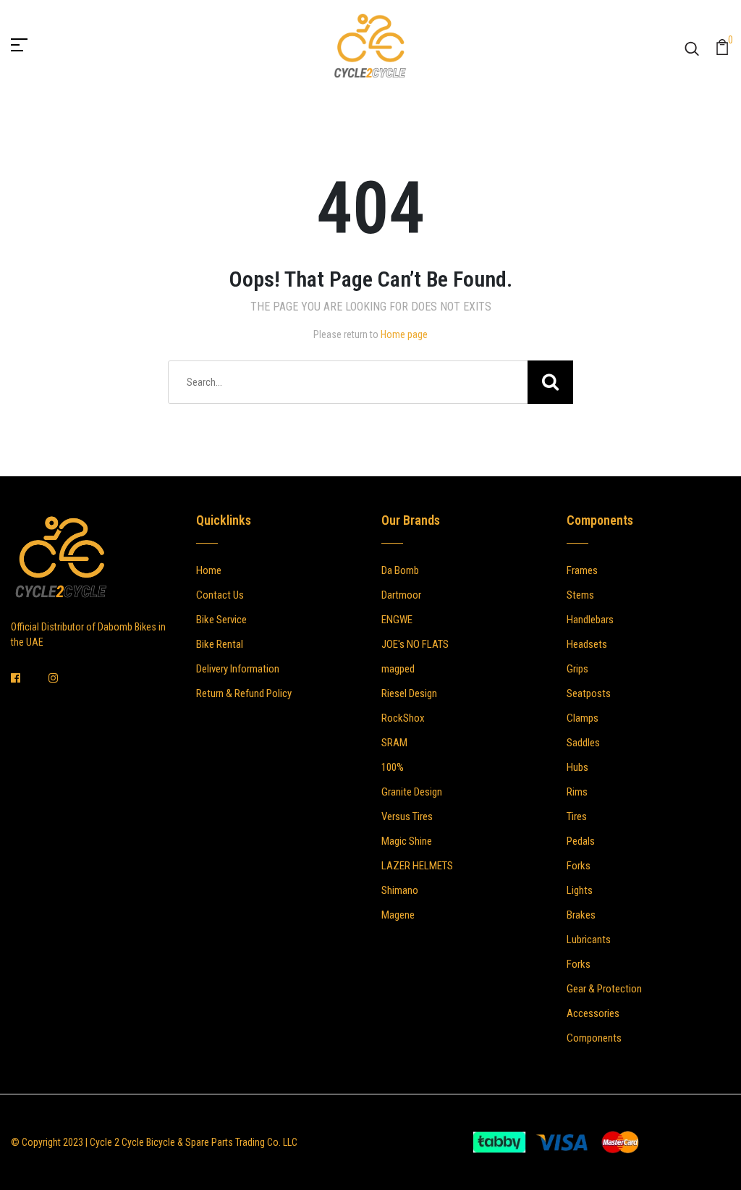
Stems (580, 595)
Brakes (581, 914)
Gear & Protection (604, 988)
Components (594, 1038)
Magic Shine (406, 841)
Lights (580, 890)
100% (392, 767)
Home (208, 570)
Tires (577, 816)
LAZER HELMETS (417, 865)
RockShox (403, 718)
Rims (577, 791)
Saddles (583, 742)
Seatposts (589, 693)
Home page (404, 334)
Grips (577, 668)
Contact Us (220, 595)
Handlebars (590, 619)
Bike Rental (219, 644)
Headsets (587, 644)
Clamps (582, 718)
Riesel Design (409, 693)
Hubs (577, 767)
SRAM (394, 742)
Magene (398, 914)
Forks (578, 865)
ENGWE (396, 619)
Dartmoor (401, 595)
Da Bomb (400, 570)
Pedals (581, 841)
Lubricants (589, 939)
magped (398, 668)
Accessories (593, 1013)
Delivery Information (237, 668)
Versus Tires (407, 816)
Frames (582, 570)
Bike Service (221, 619)
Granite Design (411, 791)
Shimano (399, 890)
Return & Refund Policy (244, 693)
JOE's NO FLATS (415, 644)
